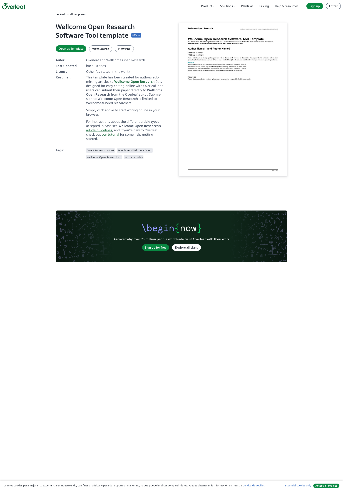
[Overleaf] (13, 6)
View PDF (124, 49)
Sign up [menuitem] (315, 6)
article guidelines (99, 130)
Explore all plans (186, 247)
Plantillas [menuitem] (247, 6)
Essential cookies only (298, 485)
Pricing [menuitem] (264, 6)
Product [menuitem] (206, 6)
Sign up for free (155, 247)
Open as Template (71, 49)
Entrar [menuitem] (333, 6)
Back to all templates (71, 14)
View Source (100, 49)
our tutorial (110, 134)
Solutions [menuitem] (226, 6)
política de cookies (254, 485)
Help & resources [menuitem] (286, 6)
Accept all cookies (326, 485)
